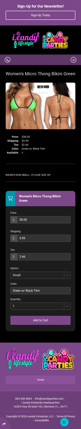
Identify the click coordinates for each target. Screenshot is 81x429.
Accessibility (42, 420)
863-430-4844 (23, 398)
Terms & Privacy (66, 416)
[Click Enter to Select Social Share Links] (5, 423)
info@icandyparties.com (49, 398)
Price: (13, 212)
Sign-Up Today (40, 15)
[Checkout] (64, 422)
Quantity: (15, 299)
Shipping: (15, 231)
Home (40, 379)
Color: (13, 283)
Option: (14, 268)
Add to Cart (40, 320)
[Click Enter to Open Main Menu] (73, 60)
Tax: (12, 249)
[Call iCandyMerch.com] (7, 60)
